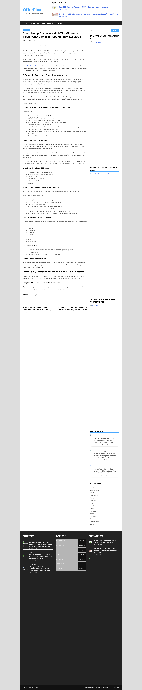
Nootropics (93, 514)
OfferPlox (32, 9)
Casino (92, 487)
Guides (92, 498)
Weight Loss (35, 23)
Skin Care (93, 516)
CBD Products (47, 23)
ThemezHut (115, 687)
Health (92, 503)
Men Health (93, 511)
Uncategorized (94, 521)
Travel (92, 519)
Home (26, 23)
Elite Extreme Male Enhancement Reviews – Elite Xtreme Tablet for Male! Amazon (89, 14)
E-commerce (104, 436)
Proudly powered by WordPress (93, 687)
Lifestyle (92, 508)
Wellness (93, 527)
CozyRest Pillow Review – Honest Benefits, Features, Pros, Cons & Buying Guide (104, 471)
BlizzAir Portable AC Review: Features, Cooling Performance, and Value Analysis (104, 455)
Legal (92, 506)
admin (24, 40)
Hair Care (59, 23)
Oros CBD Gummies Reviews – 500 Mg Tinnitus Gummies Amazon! (83, 7)
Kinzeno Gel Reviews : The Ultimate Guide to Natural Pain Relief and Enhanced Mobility (104, 440)
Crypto (92, 493)
